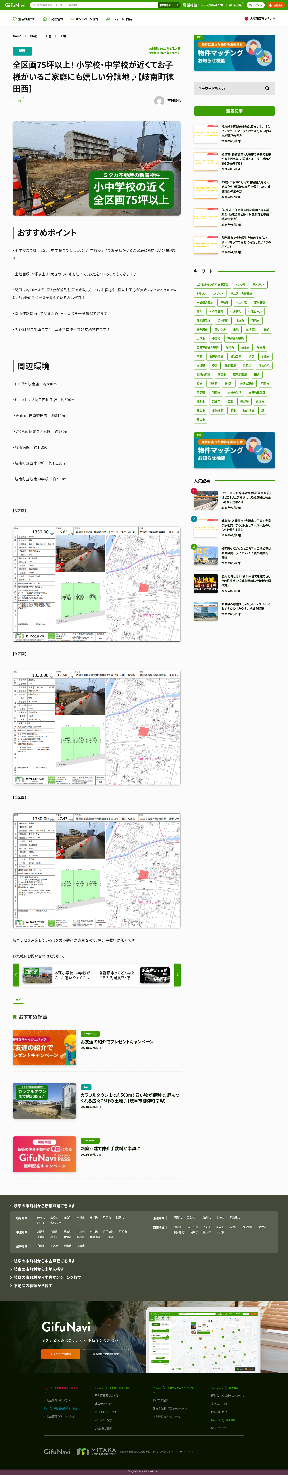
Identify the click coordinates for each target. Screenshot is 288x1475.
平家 (199, 356)
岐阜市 (245, 347)
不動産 (224, 302)
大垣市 (201, 338)
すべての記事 (160, 1400)
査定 (215, 365)
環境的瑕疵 (240, 374)
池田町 (178, 1227)
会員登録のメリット (106, 1412)
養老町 (220, 1227)
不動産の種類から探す (33, 1285)
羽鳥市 (216, 392)
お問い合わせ (219, 1412)
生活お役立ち (26, 19)
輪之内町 (248, 1227)
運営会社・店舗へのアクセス (227, 1395)
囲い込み (220, 329)
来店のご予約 (219, 1404)
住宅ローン (255, 311)
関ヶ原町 (179, 1232)
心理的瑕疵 (216, 356)
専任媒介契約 (235, 338)
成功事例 (235, 356)
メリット (219, 293)
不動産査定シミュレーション (60, 1416)
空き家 (213, 383)
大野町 (207, 1227)
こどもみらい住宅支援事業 (212, 284)
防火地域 (248, 410)
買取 (230, 401)
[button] (177, 975)
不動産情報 (55, 19)
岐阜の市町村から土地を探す (39, 1269)
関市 (233, 410)
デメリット (259, 284)
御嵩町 (41, 1237)
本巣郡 (201, 365)
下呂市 (54, 1246)
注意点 (247, 365)
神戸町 (233, 1227)
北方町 (240, 320)
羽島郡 (201, 392)
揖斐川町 (192, 1227)
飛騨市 (81, 1246)
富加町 (67, 1231)
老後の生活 (234, 392)
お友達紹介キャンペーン (167, 1416)
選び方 (260, 401)
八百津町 (108, 1231)
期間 (251, 356)
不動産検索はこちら (106, 1395)
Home (17, 36)
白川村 (81, 1231)
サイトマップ (186, 1451)
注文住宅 (264, 365)
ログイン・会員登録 (61, 1354)
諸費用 (216, 401)
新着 (48, 36)
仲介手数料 (216, 311)
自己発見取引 (257, 392)
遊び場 (244, 401)
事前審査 (259, 302)
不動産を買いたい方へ (57, 1400)
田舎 (257, 374)
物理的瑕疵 (203, 374)
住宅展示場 (203, 320)
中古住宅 (241, 302)
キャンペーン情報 (87, 19)
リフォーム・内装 (121, 19)
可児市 (255, 320)
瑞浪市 (191, 1217)
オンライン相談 (103, 1420)
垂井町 (193, 1232)
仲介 (199, 311)
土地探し (251, 329)
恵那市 (178, 1217)
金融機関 (217, 410)
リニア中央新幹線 (241, 293)
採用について (219, 1428)
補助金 (201, 401)
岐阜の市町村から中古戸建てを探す (44, 1261)
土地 (63, 36)
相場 (199, 383)
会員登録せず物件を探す (106, 1354)
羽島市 (265, 383)
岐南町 (230, 347)
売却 (266, 329)
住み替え (235, 311)
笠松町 (229, 383)
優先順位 (223, 320)
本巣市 (265, 356)
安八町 (207, 1232)
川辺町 (41, 1231)
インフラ (240, 284)
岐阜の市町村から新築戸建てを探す (44, 1206)
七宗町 (94, 1231)
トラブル (202, 293)
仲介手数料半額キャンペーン (170, 1408)
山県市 (54, 1217)
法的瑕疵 (230, 365)
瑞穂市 (222, 374)
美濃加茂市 (247, 383)
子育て (216, 338)
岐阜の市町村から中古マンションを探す (47, 1277)
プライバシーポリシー (162, 1451)
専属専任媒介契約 (208, 347)
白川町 (54, 1231)
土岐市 (220, 1217)
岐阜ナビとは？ (103, 1404)
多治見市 (234, 1217)
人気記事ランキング (262, 18)
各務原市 (202, 329)
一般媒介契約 (205, 302)
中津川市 (205, 1217)
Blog (33, 36)
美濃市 (67, 1237)
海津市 (262, 1227)
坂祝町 (81, 1237)
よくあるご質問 (103, 1428)
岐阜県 (261, 347)
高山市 (201, 419)
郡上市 (201, 410)
